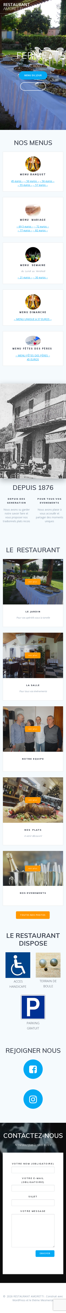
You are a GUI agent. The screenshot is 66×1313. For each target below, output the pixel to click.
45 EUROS (33, 359)
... (33, 86)
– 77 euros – (25, 230)
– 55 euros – (25, 185)
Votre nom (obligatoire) (33, 1163)
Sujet (33, 1196)
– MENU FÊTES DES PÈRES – (33, 355)
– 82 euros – (40, 230)
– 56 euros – (47, 181)
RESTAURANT (16, 7)
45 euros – (17, 181)
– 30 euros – (40, 277)
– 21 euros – (25, 277)
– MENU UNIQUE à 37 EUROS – (33, 319)
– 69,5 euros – (25, 226)
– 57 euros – (40, 185)
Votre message (33, 1211)
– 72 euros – (41, 226)
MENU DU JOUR (33, 75)
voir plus (32, 581)
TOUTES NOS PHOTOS (32, 915)
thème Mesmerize (43, 1300)
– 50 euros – (31, 181)
